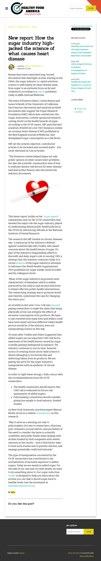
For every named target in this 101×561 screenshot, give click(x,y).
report (41, 91)
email (21, 553)
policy (13, 492)
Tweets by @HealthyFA (82, 26)
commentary (43, 413)
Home (11, 26)
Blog (34, 26)
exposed (55, 305)
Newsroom (23, 26)
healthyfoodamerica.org (21, 485)
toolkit (12, 475)
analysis (20, 263)
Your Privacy (74, 553)
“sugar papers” (51, 216)
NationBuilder (87, 556)
